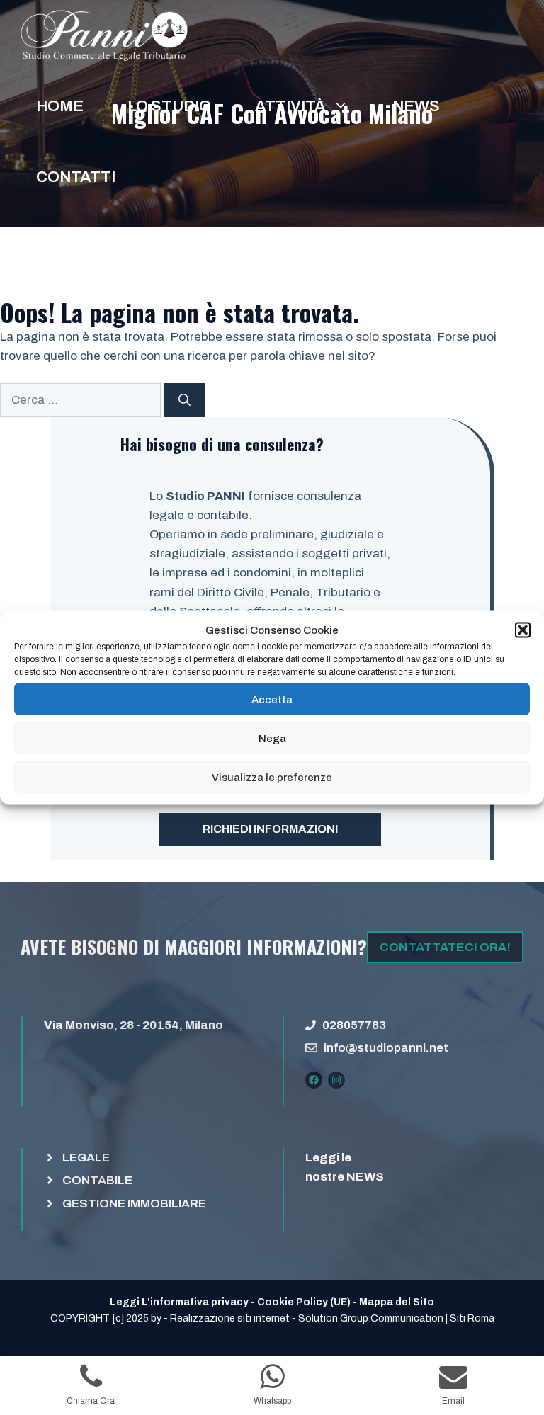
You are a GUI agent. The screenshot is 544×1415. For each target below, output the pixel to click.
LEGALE (86, 1157)
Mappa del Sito (396, 1302)
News (416, 106)
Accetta (272, 699)
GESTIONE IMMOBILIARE (134, 1203)
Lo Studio (169, 106)
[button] (523, 630)
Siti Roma (472, 1318)
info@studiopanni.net (386, 1048)
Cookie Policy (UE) (304, 1302)
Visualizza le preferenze (272, 777)
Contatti (75, 177)
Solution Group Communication (370, 1318)
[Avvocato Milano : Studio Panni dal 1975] (104, 35)
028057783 (354, 1025)
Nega (272, 738)
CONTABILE (97, 1180)
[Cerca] (184, 400)
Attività (290, 106)
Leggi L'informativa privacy (179, 1302)
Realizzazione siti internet (230, 1318)
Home (60, 106)
